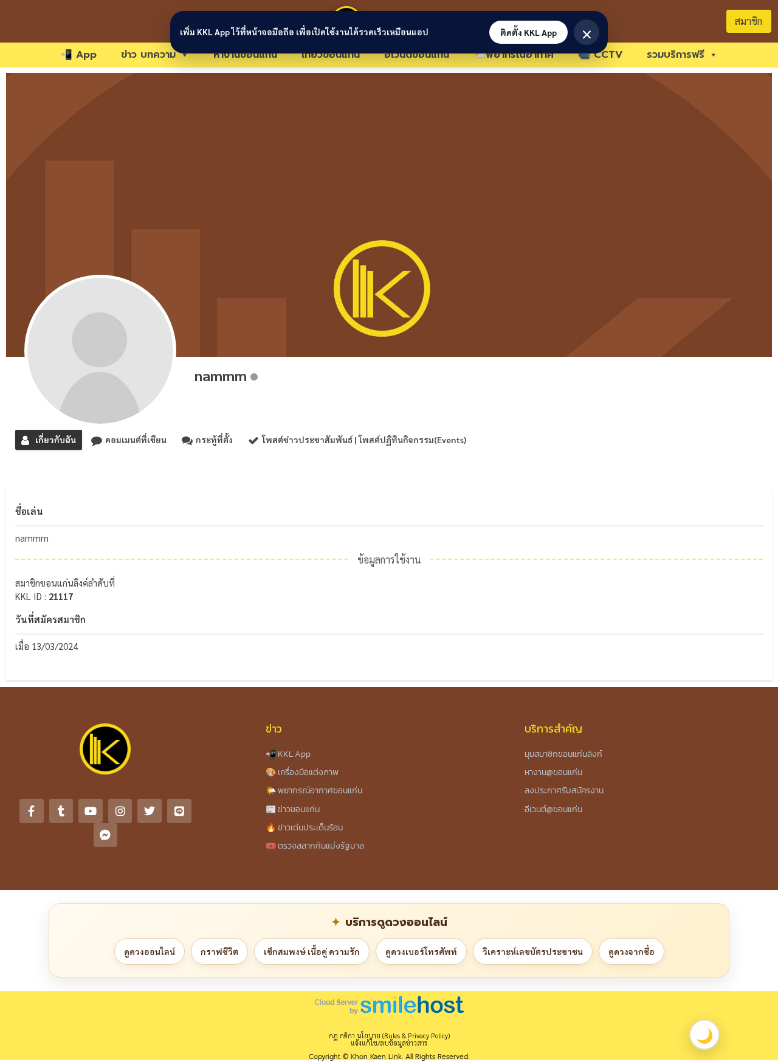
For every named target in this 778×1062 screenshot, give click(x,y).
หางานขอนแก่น (245, 54)
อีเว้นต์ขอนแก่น (416, 54)
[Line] (179, 811)
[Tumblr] (61, 811)
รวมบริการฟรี (675, 54)
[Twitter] (149, 811)
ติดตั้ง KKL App (528, 32)
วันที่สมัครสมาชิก (50, 619)
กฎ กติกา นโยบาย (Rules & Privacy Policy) (389, 1035)
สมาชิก (748, 21)
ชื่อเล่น (29, 511)
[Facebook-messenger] (106, 835)
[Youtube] (90, 811)
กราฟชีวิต (219, 951)
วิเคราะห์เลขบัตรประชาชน (533, 951)
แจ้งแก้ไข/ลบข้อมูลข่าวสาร (389, 1042)
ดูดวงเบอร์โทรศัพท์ (421, 951)
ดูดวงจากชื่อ (631, 951)
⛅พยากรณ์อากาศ (513, 54)
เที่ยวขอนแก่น (330, 54)
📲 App (78, 54)
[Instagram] (120, 811)
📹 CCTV (600, 54)
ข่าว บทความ (148, 54)
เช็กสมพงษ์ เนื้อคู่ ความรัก (312, 951)
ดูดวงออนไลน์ (149, 951)
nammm (220, 375)
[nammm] (100, 351)
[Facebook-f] (31, 811)
